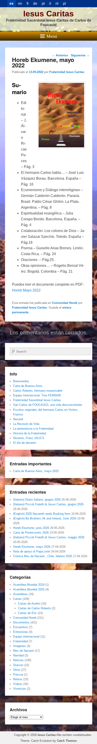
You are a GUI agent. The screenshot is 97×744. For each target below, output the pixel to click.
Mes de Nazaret (23, 650)
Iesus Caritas (48, 13)
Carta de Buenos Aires (27, 386)
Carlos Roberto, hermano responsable (37, 390)
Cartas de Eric (27, 613)
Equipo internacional (26, 636)
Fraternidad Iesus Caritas (66, 72)
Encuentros (20, 627)
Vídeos (17, 684)
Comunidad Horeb (64, 303)
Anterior (60, 55)
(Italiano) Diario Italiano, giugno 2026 (37, 499)
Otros (16, 669)
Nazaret (18, 419)
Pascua (18, 674)
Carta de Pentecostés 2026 (31, 532)
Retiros (17, 679)
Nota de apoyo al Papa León (31, 551)
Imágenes (19, 646)
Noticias (18, 660)
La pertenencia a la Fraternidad (33, 428)
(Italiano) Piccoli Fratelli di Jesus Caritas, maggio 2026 (48, 537)
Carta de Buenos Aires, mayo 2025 (36, 471)
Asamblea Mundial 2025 (28, 589)
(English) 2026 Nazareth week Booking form (41, 513)
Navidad (18, 655)
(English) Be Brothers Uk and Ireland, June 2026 (44, 518)
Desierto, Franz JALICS (28, 438)
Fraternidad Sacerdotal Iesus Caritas (37, 400)
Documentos (21, 622)
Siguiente (80, 55)
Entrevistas (20, 632)
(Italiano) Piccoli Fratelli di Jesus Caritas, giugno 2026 (48, 504)
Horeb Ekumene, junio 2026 (31, 528)
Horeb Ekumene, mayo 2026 (31, 546)
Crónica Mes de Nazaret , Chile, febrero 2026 (42, 556)
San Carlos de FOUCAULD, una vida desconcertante (47, 404)
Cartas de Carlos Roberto (34, 608)
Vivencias (19, 688)
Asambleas (20, 594)
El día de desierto (24, 442)
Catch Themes (67, 740)
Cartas (17, 598)
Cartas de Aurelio (29, 603)
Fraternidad (20, 641)
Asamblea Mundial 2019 (28, 584)
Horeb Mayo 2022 (26, 290)
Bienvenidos (21, 381)
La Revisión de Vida (26, 424)
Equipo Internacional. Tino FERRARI (37, 395)
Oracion (18, 665)
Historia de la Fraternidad (29, 433)
